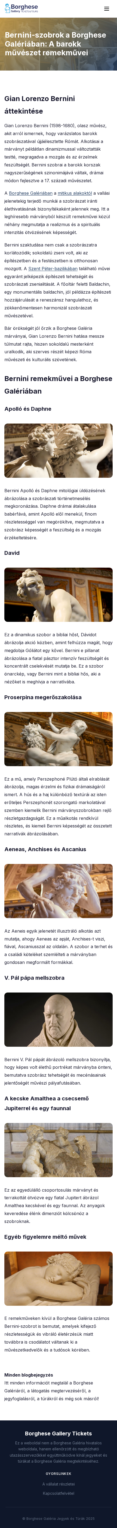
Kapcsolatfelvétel (58, 1493)
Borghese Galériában (31, 193)
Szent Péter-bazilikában (53, 268)
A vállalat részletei (58, 1484)
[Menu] (107, 9)
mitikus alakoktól (75, 193)
